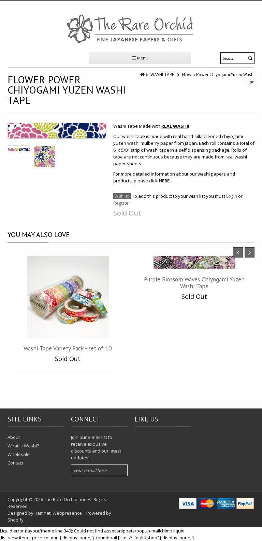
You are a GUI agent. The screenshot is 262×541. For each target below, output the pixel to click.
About (14, 437)
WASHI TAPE (162, 75)
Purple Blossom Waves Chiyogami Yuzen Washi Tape (194, 282)
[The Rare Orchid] (131, 28)
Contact (15, 463)
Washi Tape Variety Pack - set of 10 (68, 348)
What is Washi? (23, 446)
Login (231, 196)
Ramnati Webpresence (58, 513)
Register (121, 203)
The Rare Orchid (60, 499)
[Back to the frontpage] (143, 75)
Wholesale (19, 454)
